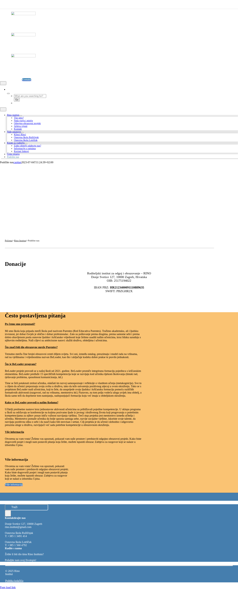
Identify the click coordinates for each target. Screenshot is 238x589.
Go (16, 99)
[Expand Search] (8, 93)
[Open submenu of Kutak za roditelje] (26, 143)
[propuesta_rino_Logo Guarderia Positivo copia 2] (23, 14)
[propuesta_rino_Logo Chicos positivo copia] (23, 35)
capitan (17, 162)
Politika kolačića (14, 580)
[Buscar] (8, 89)
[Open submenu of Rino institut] (20, 115)
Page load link (8, 587)
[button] (23, 323)
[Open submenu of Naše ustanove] (22, 132)
